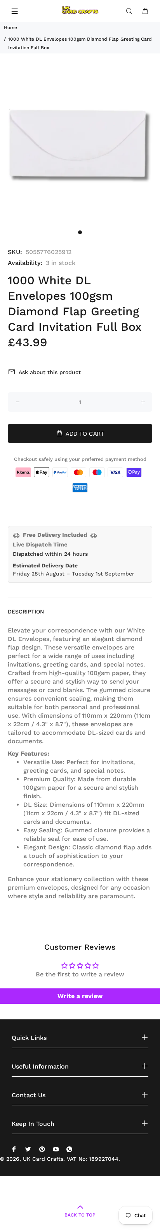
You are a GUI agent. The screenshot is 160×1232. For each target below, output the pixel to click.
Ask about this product (50, 372)
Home (10, 27)
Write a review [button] (80, 996)
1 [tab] (80, 232)
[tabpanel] (80, 146)
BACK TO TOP (80, 1215)
